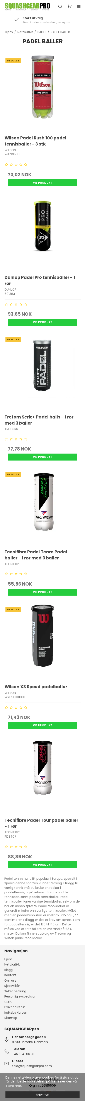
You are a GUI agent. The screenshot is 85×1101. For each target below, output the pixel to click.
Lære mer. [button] (14, 1086)
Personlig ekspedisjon (20, 996)
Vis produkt (42, 183)
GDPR (8, 1002)
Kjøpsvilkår (12, 986)
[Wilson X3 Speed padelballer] (43, 642)
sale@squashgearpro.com (32, 1066)
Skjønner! (42, 1094)
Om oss (10, 980)
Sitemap (10, 1018)
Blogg (8, 970)
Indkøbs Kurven (15, 1012)
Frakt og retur (14, 1007)
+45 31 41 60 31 (23, 1054)
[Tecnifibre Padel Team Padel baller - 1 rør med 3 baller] (43, 507)
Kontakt (10, 975)
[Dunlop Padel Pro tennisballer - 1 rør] (43, 233)
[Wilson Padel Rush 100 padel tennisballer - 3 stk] (43, 93)
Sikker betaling (15, 991)
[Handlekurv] (69, 6)
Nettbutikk (12, 964)
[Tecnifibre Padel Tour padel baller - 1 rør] (43, 775)
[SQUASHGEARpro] (27, 6)
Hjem (8, 959)
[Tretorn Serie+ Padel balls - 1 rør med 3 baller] (43, 372)
